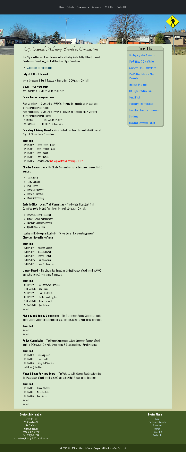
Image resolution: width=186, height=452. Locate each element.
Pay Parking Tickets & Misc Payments (141, 76)
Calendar (70, 7)
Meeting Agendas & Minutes (142, 55)
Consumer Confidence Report (142, 123)
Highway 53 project (138, 84)
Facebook (133, 116)
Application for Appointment (39, 68)
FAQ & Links (109, 7)
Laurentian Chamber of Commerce (144, 110)
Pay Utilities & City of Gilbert (142, 61)
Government (82, 7)
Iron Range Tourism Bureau (141, 104)
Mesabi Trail (134, 97)
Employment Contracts (157, 422)
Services (95, 7)
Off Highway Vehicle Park (140, 91)
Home (61, 7)
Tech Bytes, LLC (120, 448)
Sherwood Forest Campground (142, 68)
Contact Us (122, 7)
